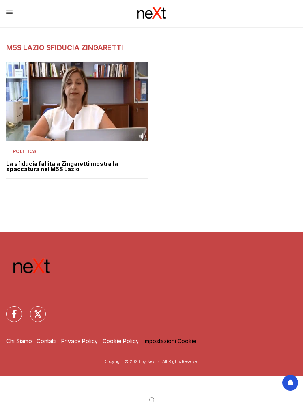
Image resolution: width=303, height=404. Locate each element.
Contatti (46, 341)
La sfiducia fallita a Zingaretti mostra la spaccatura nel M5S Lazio (62, 166)
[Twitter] (33, 309)
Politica (24, 151)
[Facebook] (9, 309)
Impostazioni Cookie (170, 341)
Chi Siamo (19, 341)
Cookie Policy (121, 341)
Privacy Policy (79, 341)
